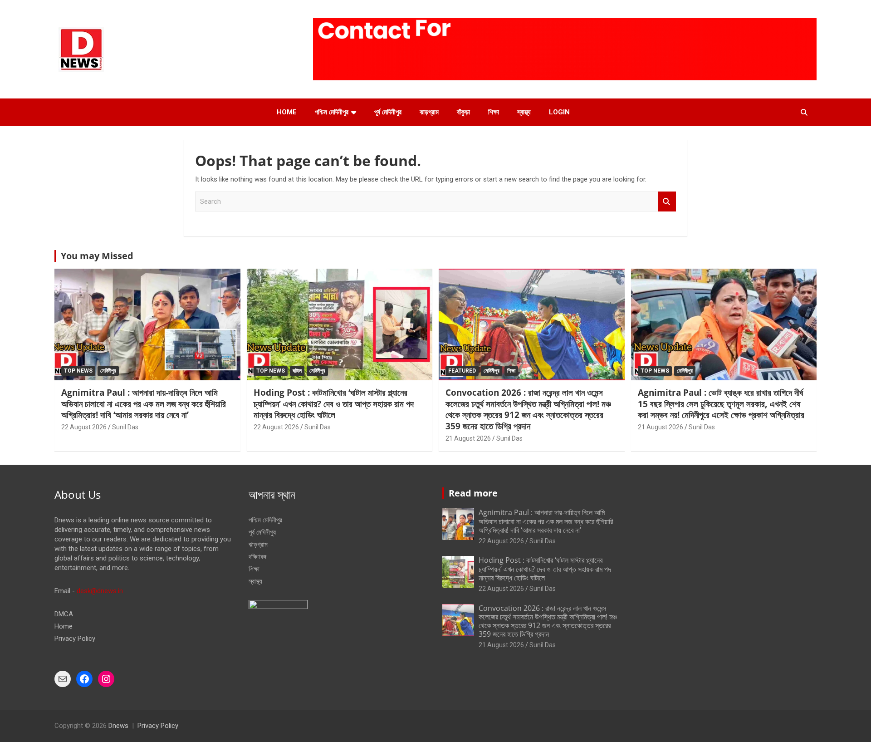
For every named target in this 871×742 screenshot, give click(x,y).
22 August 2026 (84, 427)
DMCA (63, 614)
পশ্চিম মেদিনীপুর (331, 112)
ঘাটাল (297, 371)
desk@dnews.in (100, 591)
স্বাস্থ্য (524, 112)
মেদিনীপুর (108, 371)
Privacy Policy (74, 638)
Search (667, 202)
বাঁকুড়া (463, 112)
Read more (473, 493)
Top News (78, 371)
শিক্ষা (493, 112)
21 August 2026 (468, 438)
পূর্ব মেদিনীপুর (387, 112)
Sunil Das (125, 427)
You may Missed (97, 256)
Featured (462, 371)
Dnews (118, 726)
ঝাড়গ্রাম (429, 112)
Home (287, 112)
